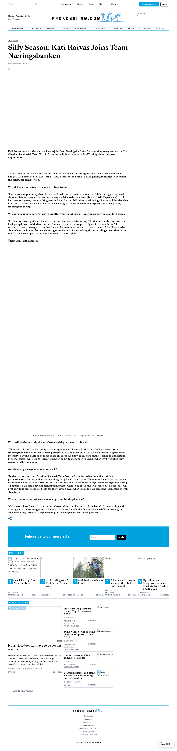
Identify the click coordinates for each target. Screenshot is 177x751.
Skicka (121, 537)
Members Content (19, 28)
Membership (88, 722)
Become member (149, 4)
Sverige (80, 4)
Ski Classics (36, 28)
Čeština (113, 4)
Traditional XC (52, 28)
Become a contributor (88, 728)
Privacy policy (88, 731)
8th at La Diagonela (87, 177)
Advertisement (88, 725)
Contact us (88, 716)
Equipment (118, 28)
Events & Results (101, 28)
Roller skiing (69, 621)
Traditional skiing (15, 595)
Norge (101, 4)
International (66, 4)
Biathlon (66, 28)
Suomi (91, 4)
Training (130, 28)
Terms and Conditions (88, 735)
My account (88, 719)
